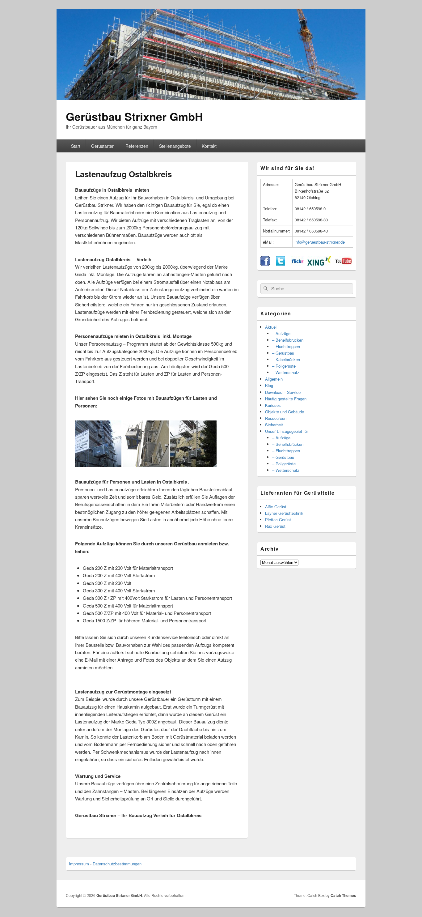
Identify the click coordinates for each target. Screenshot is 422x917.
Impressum (79, 864)
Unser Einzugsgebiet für (286, 431)
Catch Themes (343, 895)
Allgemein (274, 379)
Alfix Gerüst (275, 507)
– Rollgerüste (284, 366)
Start (75, 146)
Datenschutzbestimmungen (117, 864)
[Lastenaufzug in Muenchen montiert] (146, 465)
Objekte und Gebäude (284, 412)
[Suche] (265, 288)
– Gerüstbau (283, 353)
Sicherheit (274, 425)
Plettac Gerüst (278, 519)
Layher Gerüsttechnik (284, 513)
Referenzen (136, 146)
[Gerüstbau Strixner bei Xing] (319, 264)
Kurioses (273, 405)
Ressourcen (275, 418)
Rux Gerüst (275, 526)
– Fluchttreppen (286, 346)
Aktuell (271, 327)
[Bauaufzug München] (98, 465)
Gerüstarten (103, 146)
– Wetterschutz (285, 372)
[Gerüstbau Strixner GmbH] (211, 98)
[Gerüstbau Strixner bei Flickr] (297, 264)
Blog (269, 385)
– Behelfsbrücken (287, 340)
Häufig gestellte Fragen (285, 399)
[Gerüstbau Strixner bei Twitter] (280, 264)
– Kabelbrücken (286, 359)
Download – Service (283, 392)
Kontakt (209, 146)
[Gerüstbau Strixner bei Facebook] (265, 264)
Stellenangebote (175, 146)
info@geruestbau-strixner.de (320, 242)
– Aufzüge (281, 333)
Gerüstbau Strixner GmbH (134, 116)
